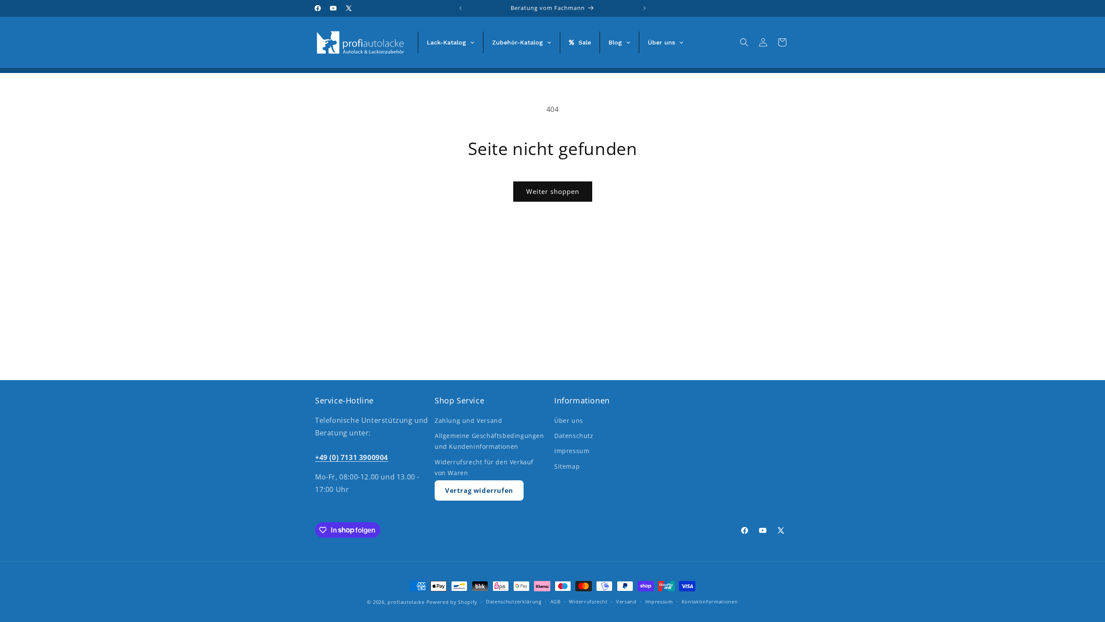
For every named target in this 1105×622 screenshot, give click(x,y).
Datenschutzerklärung (514, 601)
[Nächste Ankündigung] (644, 8)
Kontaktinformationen (710, 601)
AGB (555, 601)
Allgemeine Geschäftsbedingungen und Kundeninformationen (489, 441)
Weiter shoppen (552, 191)
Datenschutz (574, 436)
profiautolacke (406, 602)
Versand (626, 601)
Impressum (571, 451)
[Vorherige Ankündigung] (460, 8)
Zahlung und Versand (468, 420)
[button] (744, 42)
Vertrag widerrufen (479, 490)
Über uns (568, 420)
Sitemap (567, 466)
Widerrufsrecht (588, 601)
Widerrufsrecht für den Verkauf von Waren (484, 467)
